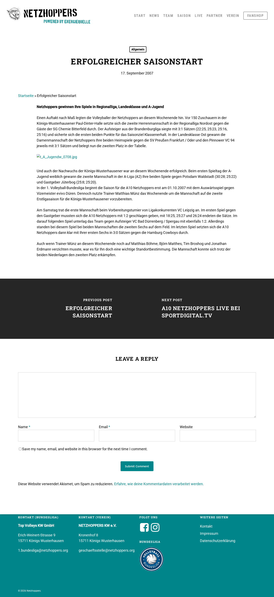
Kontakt (206, 526)
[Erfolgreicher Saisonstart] (68, 309)
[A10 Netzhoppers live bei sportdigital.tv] (205, 309)
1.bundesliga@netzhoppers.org (43, 550)
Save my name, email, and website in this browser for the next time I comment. (85, 449)
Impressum (209, 533)
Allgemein (137, 49)
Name (24, 427)
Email (104, 427)
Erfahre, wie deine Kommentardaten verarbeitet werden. (159, 484)
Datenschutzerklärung (217, 541)
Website (186, 427)
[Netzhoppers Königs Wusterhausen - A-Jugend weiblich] (57, 157)
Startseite (26, 96)
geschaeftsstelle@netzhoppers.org (107, 550)
